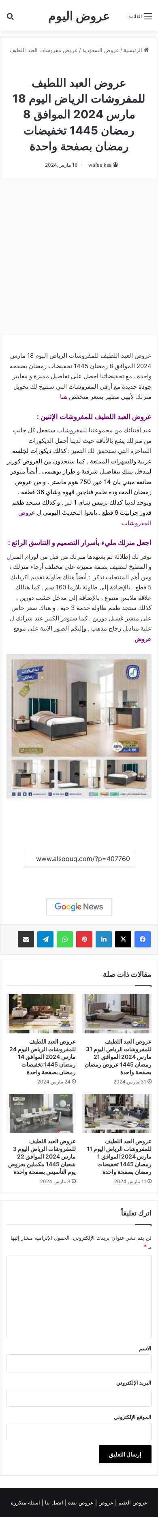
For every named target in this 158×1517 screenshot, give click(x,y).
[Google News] (79, 907)
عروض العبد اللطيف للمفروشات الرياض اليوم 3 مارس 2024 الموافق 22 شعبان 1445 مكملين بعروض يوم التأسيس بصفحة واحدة (42, 1156)
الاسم (145, 1348)
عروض (143, 639)
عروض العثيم (132, 1502)
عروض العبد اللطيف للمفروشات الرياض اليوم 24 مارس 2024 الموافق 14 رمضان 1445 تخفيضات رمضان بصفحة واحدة (42, 1056)
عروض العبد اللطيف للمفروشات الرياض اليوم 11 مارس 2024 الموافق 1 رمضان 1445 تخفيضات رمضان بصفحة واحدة (119, 1156)
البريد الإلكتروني (134, 1382)
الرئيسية (134, 50)
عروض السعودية (100, 50)
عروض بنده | (80, 1502)
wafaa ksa (100, 165)
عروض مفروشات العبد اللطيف (44, 50)
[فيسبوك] (143, 939)
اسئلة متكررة (26, 1502)
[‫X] (123, 939)
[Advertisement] (79, 256)
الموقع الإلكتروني (133, 1417)
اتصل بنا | (53, 1502)
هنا (63, 396)
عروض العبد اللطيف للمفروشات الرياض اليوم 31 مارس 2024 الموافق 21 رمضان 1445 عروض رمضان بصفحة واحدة (118, 1056)
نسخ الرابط (79, 877)
